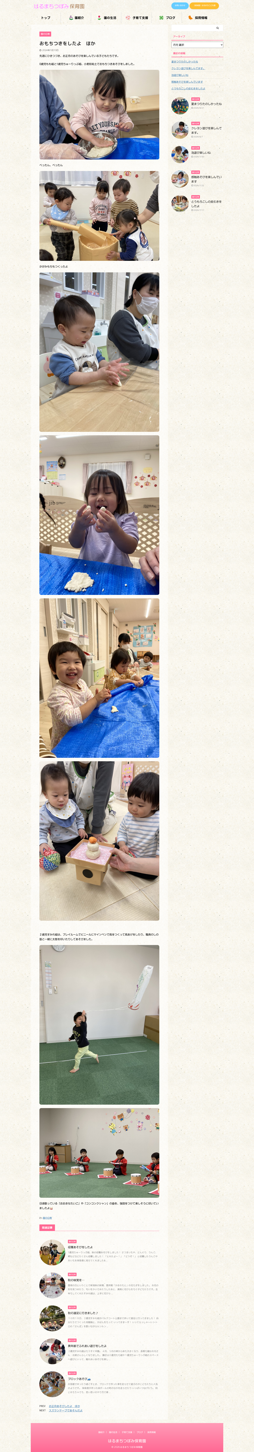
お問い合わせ (180, 5)
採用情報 (200, 17)
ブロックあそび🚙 (79, 1379)
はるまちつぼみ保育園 (127, 1441)
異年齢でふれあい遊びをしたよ (87, 1346)
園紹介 (79, 17)
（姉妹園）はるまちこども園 (204, 5)
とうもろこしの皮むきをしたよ (188, 88)
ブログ (170, 17)
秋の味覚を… (76, 1280)
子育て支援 (139, 17)
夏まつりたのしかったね (184, 62)
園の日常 (47, 1218)
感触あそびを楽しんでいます (187, 82)
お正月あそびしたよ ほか (64, 1406)
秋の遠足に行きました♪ (83, 1313)
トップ (45, 17)
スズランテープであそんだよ (66, 1410)
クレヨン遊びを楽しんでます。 (188, 68)
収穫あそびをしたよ (80, 1247)
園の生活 (109, 17)
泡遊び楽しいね (179, 75)
